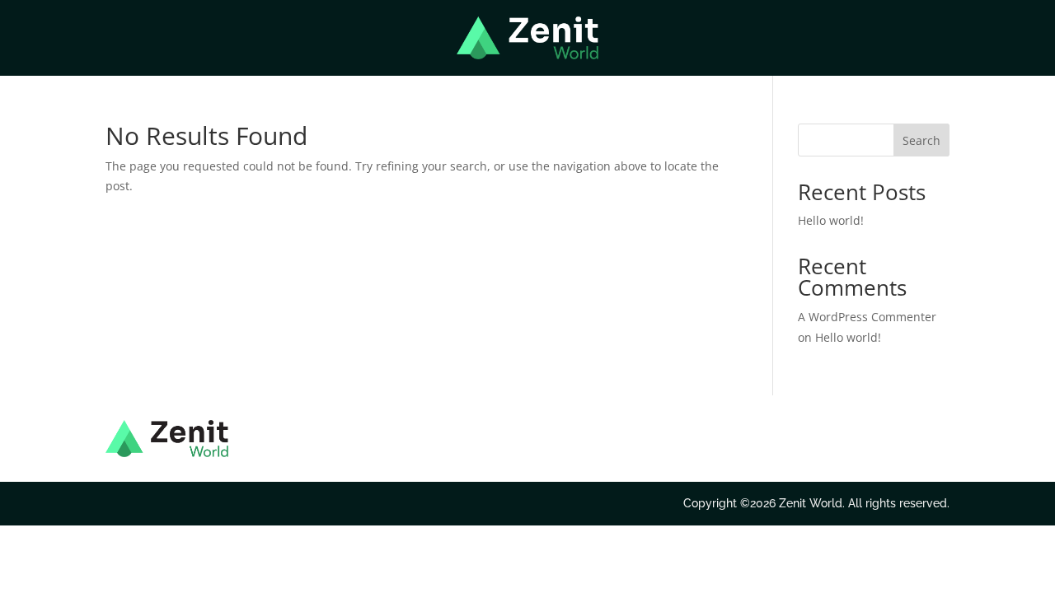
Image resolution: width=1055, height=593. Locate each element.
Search (921, 140)
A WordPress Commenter (867, 317)
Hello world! (831, 220)
